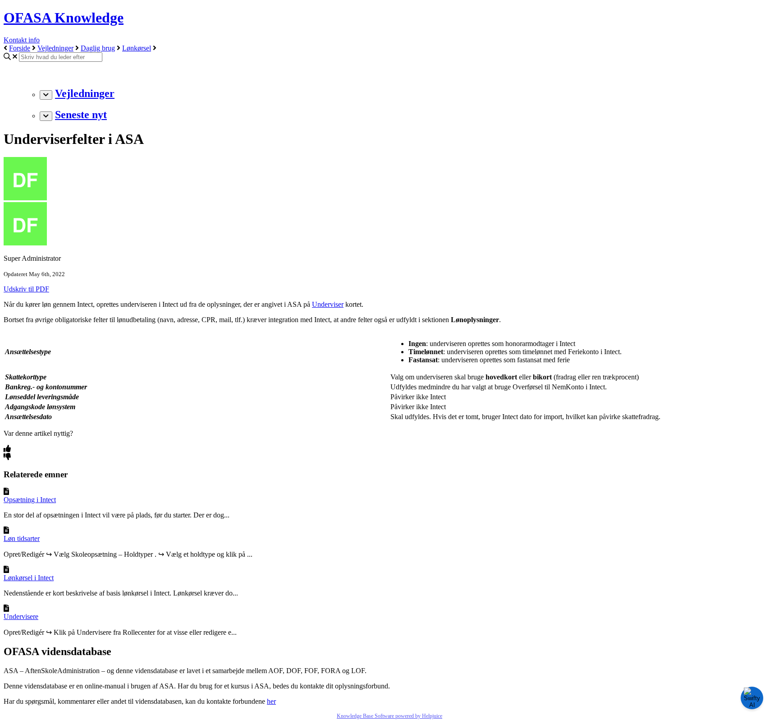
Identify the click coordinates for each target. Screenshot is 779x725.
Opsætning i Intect (30, 499)
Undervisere (21, 616)
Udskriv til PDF (26, 289)
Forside (19, 48)
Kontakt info (22, 40)
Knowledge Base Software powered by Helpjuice (389, 716)
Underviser (328, 304)
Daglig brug (98, 48)
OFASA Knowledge (64, 17)
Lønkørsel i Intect (29, 578)
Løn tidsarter (22, 538)
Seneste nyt (81, 114)
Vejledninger (55, 48)
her (271, 701)
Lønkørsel (136, 48)
